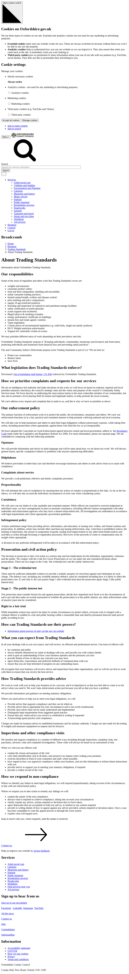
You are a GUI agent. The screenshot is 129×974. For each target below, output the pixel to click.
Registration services (24, 205)
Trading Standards (17, 249)
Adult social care (22, 182)
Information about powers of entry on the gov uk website (36, 631)
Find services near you (19, 886)
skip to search (14, 128)
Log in (11, 230)
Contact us (6, 918)
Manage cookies (29, 120)
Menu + (6, 137)
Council (11, 227)
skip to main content (18, 126)
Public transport (21, 202)
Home (11, 243)
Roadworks (19, 208)
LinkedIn (17, 908)
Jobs (3, 924)
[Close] (3, 174)
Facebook (6, 908)
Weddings (19, 219)
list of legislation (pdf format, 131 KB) (33, 374)
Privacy (11, 956)
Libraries (18, 191)
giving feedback (42, 850)
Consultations (8, 929)
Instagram (28, 908)
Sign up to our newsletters (14, 902)
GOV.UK (12, 951)
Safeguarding (7, 934)
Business (12, 224)
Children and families (24, 185)
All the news (7, 913)
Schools (18, 210)
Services (12, 179)
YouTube (38, 908)
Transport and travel (24, 213)
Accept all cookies (11, 120)
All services (19, 222)
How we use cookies (18, 953)
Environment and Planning (27, 188)
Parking (18, 199)
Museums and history (24, 193)
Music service (21, 196)
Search (4, 164)
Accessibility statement (19, 948)
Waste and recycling (24, 216)
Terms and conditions (18, 959)
